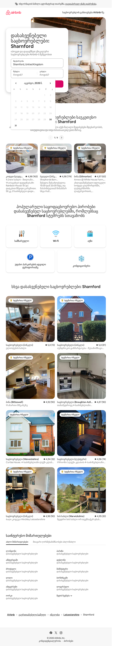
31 (16, 125)
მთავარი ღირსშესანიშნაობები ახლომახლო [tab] (54, 541)
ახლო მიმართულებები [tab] (17, 541)
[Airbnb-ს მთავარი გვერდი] (13, 12)
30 (50, 119)
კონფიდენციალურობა (50, 641)
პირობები (68, 641)
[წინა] (50, 137)
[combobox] (37, 64)
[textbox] (24, 75)
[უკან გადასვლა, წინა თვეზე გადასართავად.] (16, 83)
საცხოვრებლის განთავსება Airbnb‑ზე (83, 12)
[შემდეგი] (61, 137)
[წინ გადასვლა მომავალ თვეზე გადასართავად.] (50, 83)
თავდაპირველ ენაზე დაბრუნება (80, 4)
